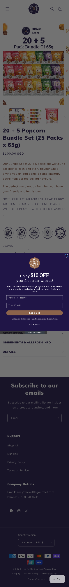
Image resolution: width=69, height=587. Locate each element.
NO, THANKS (34, 325)
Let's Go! (34, 313)
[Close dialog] (66, 255)
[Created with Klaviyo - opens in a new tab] (34, 332)
